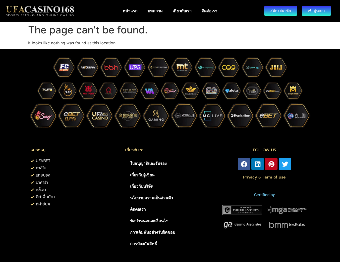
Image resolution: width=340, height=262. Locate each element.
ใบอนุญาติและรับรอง (148, 163)
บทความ (155, 10)
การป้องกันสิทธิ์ (143, 243)
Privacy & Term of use (264, 177)
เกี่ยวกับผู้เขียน (142, 175)
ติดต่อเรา (209, 10)
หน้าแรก (130, 10)
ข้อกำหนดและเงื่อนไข (149, 220)
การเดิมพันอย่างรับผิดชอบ (152, 232)
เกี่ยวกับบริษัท (142, 186)
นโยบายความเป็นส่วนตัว (151, 197)
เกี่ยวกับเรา (182, 10)
